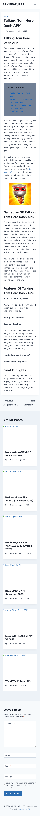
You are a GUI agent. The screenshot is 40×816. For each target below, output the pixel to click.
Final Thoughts (16, 111)
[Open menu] (35, 4)
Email (8, 766)
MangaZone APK (10, 403)
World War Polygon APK (18, 681)
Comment (10, 723)
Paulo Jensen (10, 31)
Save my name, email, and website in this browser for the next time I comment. (21, 785)
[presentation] (20, 436)
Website (8, 777)
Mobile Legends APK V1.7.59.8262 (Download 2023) (18, 545)
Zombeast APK (30, 403)
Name (8, 755)
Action (6, 16)
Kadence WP (25, 809)
